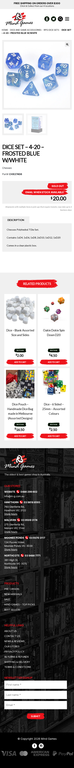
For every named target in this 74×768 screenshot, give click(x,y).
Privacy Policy (14, 651)
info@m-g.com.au (14, 496)
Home (5, 30)
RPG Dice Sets (51, 30)
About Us (10, 631)
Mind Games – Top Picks (19, 604)
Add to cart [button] (20, 362)
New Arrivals (13, 594)
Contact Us (12, 636)
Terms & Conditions (17, 666)
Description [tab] (16, 219)
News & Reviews (14, 641)
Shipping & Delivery (17, 661)
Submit (35, 716)
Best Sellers (12, 609)
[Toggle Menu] (68, 20)
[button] (67, 44)
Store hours (10, 513)
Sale (7, 599)
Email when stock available (44, 192)
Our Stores (11, 646)
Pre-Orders (11, 588)
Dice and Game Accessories (25, 30)
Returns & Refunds (16, 656)
